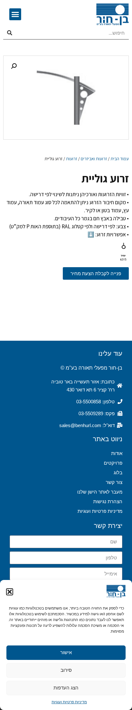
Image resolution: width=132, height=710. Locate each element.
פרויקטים (113, 463)
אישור (66, 652)
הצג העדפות (66, 687)
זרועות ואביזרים (94, 159)
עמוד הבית (120, 159)
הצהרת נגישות (107, 501)
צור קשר (114, 482)
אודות (116, 453)
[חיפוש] (9, 33)
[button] (9, 592)
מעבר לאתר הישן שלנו (99, 492)
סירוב (66, 670)
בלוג (118, 472)
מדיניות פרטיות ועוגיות (69, 702)
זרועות (71, 159)
